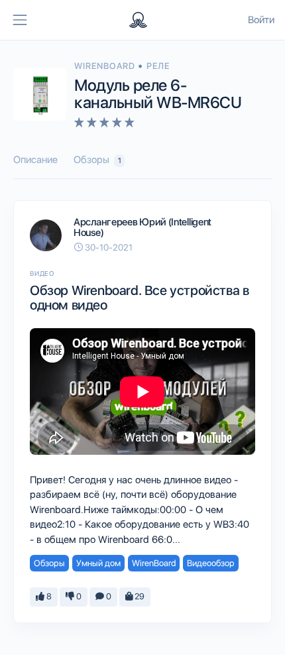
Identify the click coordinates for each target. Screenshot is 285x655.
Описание (35, 160)
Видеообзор (211, 563)
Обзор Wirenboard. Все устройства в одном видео (139, 297)
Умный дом (98, 563)
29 (138, 596)
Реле (158, 66)
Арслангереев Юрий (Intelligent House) (142, 227)
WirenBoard (106, 66)
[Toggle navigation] (20, 20)
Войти (261, 20)
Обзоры (97, 160)
